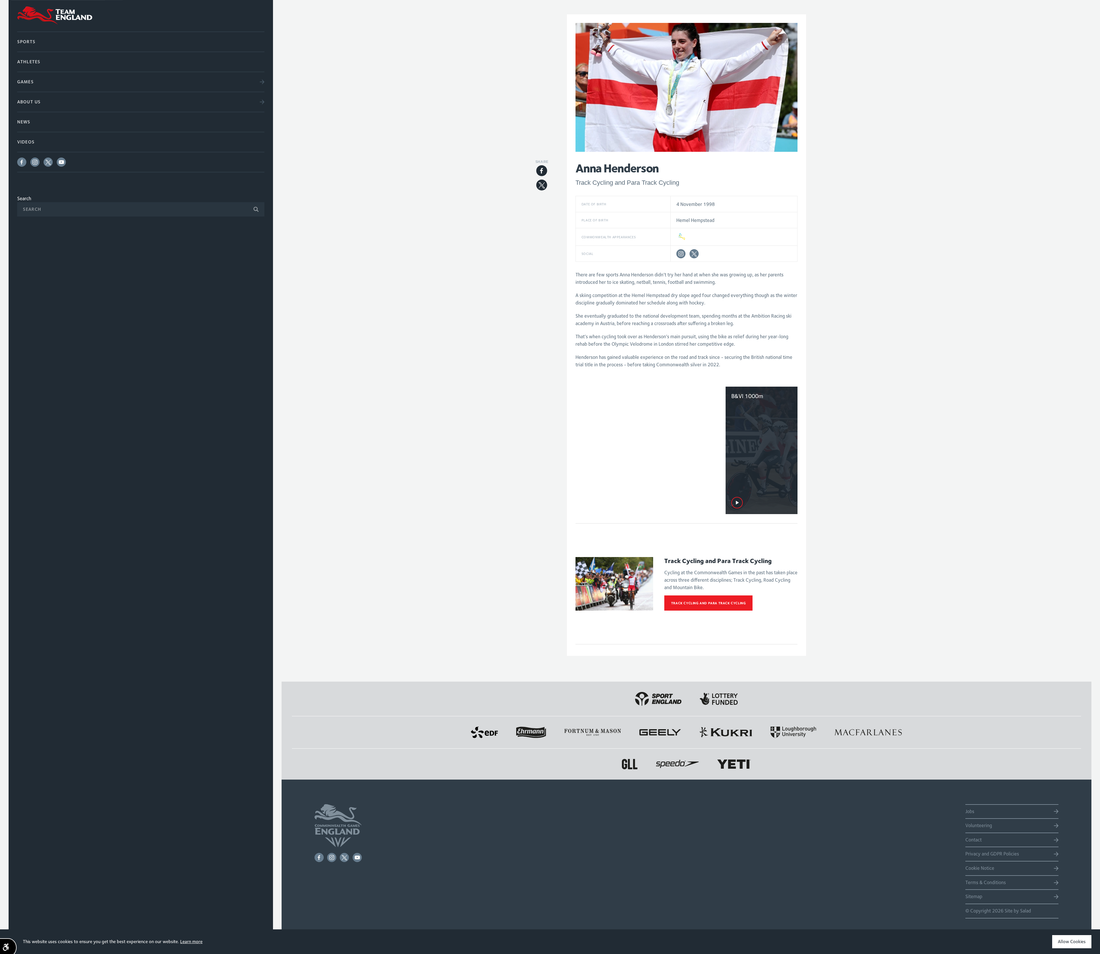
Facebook (21, 162)
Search (24, 198)
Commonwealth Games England (140, 16)
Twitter (48, 162)
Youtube (61, 162)
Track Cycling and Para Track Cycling (708, 603)
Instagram (35, 162)
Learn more (191, 941)
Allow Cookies (1072, 941)
